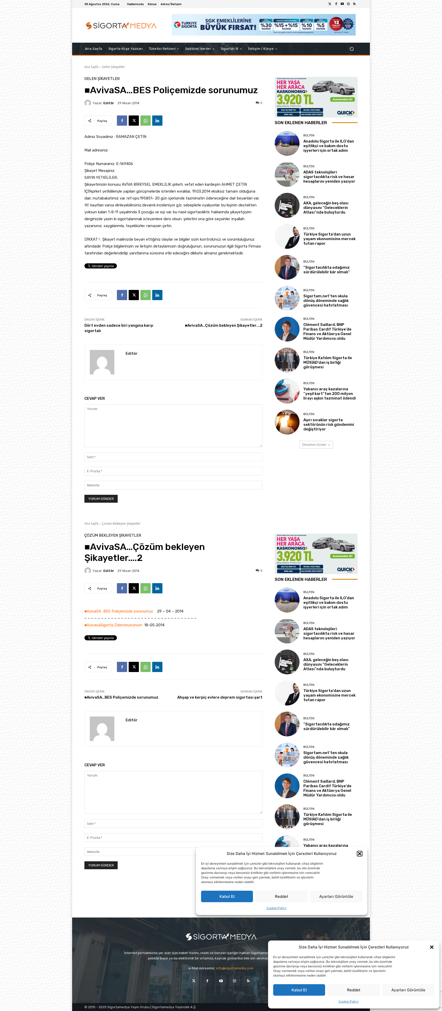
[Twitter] (330, 4)
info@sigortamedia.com (234, 968)
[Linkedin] (157, 120)
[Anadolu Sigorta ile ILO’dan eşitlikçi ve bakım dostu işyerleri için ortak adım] (287, 143)
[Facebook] (336, 4)
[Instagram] (348, 4)
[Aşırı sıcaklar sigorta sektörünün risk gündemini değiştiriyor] (287, 422)
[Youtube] (342, 4)
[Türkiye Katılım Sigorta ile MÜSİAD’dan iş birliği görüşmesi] (287, 360)
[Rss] (354, 4)
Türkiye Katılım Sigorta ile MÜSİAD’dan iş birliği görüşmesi (327, 362)
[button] (431, 947)
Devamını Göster (314, 444)
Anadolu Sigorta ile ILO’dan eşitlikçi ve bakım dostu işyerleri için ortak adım (328, 146)
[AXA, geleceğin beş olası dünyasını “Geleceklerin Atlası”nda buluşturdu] (287, 205)
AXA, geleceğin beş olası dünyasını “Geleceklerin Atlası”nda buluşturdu (325, 208)
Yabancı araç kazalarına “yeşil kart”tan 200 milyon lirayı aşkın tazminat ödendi (329, 394)
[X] (134, 120)
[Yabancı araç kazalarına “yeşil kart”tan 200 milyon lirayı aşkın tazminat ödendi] (287, 391)
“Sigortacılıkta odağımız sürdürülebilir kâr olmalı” (326, 269)
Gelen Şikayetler (113, 67)
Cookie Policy (349, 1001)
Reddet (353, 990)
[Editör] (88, 103)
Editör (108, 103)
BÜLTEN (308, 135)
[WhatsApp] (145, 120)
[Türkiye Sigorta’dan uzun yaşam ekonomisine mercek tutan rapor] (287, 236)
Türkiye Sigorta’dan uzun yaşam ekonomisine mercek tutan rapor (329, 239)
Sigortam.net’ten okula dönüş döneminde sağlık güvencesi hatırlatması (326, 301)
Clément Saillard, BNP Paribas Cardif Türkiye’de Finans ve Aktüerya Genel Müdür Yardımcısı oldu (327, 331)
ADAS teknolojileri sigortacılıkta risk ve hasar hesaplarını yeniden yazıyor (329, 177)
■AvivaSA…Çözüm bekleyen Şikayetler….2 (223, 325)
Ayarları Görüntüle (408, 990)
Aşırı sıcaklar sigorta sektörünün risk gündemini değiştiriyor (328, 424)
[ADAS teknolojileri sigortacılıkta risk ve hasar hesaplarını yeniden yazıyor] (287, 174)
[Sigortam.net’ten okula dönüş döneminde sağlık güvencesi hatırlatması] (287, 298)
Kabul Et (299, 990)
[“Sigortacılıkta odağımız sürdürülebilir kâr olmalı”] (287, 267)
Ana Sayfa (91, 67)
